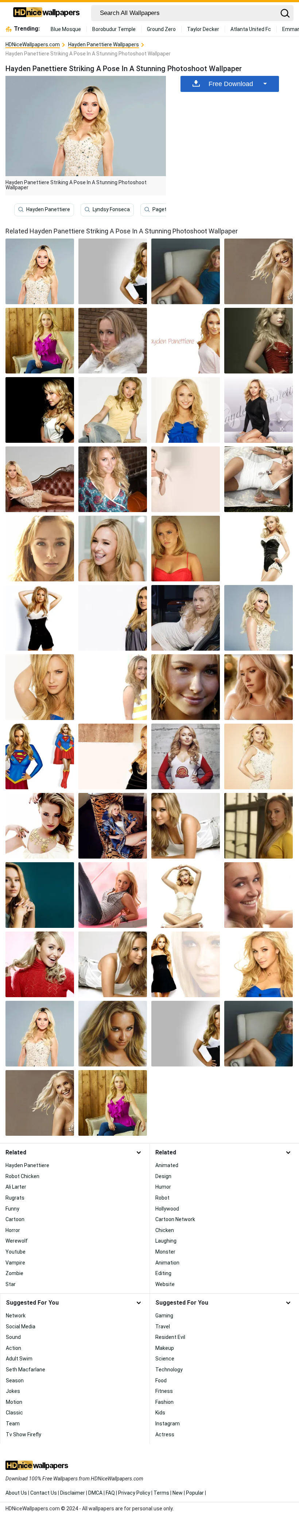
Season (15, 1380)
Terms (161, 1493)
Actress (164, 1434)
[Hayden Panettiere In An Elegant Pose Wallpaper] (112, 1033)
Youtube (15, 1252)
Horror (12, 1230)
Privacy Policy (134, 1493)
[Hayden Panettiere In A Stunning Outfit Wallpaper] (39, 479)
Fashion (164, 1402)
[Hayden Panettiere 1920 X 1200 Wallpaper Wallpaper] (258, 895)
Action (13, 1348)
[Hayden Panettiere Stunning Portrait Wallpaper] (185, 271)
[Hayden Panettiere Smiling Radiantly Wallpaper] (185, 340)
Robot (162, 1198)
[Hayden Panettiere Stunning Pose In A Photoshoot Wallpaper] (258, 964)
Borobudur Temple (114, 29)
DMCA (95, 1493)
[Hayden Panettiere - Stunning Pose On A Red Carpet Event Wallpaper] (112, 479)
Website (165, 1284)
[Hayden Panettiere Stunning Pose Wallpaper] (258, 271)
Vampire (15, 1263)
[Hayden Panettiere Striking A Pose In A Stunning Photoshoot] (39, 271)
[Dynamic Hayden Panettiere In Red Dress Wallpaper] (39, 410)
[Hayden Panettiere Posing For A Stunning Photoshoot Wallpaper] (112, 340)
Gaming (164, 1315)
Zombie (14, 1273)
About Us (16, 1493)
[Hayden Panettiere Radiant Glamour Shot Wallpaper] (112, 826)
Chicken (164, 1230)
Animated (166, 1165)
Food (161, 1380)
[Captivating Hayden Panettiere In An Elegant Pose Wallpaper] (258, 340)
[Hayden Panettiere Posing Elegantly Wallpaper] (258, 826)
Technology (169, 1369)
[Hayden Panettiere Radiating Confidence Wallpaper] (112, 756)
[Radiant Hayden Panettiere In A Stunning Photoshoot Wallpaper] (185, 895)
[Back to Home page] (46, 13)
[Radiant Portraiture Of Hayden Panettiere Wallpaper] (39, 964)
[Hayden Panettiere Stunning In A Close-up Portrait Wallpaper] (112, 271)
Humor (163, 1187)
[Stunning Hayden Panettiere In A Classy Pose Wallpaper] (258, 548)
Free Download (231, 84)
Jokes (13, 1391)
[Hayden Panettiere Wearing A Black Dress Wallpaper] (112, 964)
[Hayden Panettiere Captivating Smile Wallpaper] (185, 618)
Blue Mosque (66, 29)
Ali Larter (15, 1187)
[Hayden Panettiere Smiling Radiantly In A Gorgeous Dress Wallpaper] (185, 548)
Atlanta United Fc (250, 29)
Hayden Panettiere (48, 209)
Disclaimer (72, 1493)
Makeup (164, 1348)
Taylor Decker (203, 29)
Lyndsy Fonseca (111, 209)
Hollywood (167, 1209)
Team (13, 1423)
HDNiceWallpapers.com (32, 44)
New (177, 1493)
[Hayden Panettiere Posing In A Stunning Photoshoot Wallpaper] (112, 548)
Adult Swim (19, 1359)
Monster (165, 1252)
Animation (167, 1263)
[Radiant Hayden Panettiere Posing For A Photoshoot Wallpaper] (258, 687)
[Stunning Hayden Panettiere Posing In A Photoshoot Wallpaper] (112, 410)
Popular (195, 1493)
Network (16, 1315)
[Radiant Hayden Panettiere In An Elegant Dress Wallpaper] (39, 687)
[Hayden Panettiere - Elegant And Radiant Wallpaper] (39, 618)
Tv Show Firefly (23, 1434)
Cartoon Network (175, 1219)
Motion (14, 1402)
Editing (163, 1273)
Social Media (20, 1326)
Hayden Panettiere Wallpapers (103, 44)
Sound (13, 1337)
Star (10, 1284)
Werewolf (16, 1241)
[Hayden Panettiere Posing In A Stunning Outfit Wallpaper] (112, 895)
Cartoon (14, 1219)
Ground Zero (161, 29)
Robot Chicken (22, 1176)
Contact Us (43, 1493)
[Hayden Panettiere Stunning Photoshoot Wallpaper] (258, 410)
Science (164, 1359)
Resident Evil (170, 1337)
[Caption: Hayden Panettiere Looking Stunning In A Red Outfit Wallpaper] (258, 756)
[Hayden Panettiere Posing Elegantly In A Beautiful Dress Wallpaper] (39, 756)
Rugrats (14, 1198)
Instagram (167, 1423)
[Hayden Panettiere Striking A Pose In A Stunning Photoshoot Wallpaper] (39, 1033)
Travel (162, 1326)
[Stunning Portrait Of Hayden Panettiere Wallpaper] (39, 340)
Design (163, 1176)
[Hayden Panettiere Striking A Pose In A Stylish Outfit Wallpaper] (185, 964)
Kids (160, 1413)
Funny (12, 1209)
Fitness (164, 1391)
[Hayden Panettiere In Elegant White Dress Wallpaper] (39, 826)
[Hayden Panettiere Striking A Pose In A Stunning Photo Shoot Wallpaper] (185, 756)
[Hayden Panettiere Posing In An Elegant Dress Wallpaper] (258, 479)
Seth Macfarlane (25, 1369)
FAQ (110, 1493)
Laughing (165, 1241)
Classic (14, 1413)
